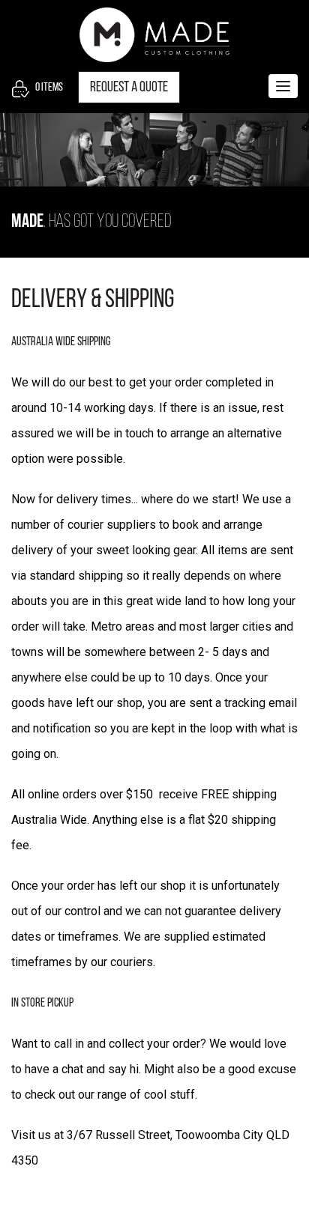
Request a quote (129, 87)
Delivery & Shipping (92, 301)
